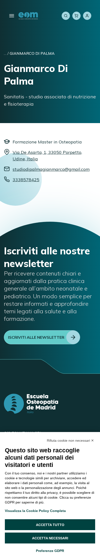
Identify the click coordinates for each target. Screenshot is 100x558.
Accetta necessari (50, 538)
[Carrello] (76, 16)
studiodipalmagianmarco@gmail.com (51, 169)
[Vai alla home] (28, 15)
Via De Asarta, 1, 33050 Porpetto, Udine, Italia (47, 155)
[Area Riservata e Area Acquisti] (87, 16)
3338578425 (26, 179)
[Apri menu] (12, 16)
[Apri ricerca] (66, 16)
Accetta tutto (50, 525)
